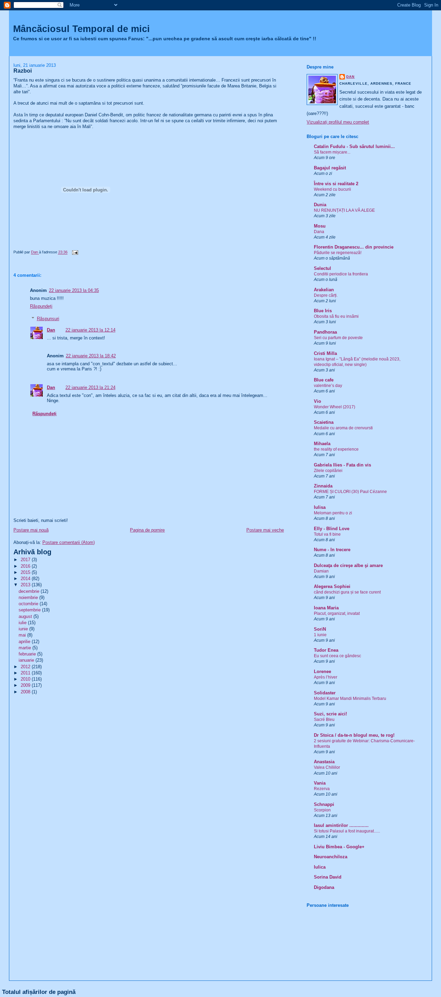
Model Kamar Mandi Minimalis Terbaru (350, 698)
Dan (51, 330)
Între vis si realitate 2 (336, 183)
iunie (24, 628)
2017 (26, 559)
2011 (26, 672)
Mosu (320, 226)
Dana (319, 231)
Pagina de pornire (147, 530)
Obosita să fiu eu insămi (336, 316)
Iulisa (320, 507)
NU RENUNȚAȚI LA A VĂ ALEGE (344, 210)
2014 (26, 578)
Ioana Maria (326, 607)
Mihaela (322, 443)
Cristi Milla (325, 353)
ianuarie (27, 660)
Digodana (324, 887)
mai (23, 635)
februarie (28, 654)
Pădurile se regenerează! (337, 252)
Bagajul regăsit (330, 167)
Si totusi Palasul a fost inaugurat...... (347, 831)
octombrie (29, 603)
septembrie (30, 609)
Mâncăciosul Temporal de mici (81, 28)
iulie (23, 622)
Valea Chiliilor (327, 767)
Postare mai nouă (31, 530)
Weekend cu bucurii (332, 189)
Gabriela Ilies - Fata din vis (342, 465)
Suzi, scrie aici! (330, 713)
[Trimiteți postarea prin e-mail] (75, 252)
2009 (26, 685)
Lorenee (322, 671)
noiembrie (29, 597)
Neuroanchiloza (330, 856)
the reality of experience (336, 449)
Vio (317, 401)
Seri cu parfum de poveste (338, 337)
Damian (321, 571)
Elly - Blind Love (331, 528)
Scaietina (324, 422)
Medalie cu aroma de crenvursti (343, 428)
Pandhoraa (325, 332)
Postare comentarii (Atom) (68, 542)
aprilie (25, 641)
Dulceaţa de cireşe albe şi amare (348, 565)
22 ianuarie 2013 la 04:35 (74, 290)
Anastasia (324, 761)
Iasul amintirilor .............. (341, 825)
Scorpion (322, 810)
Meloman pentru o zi (333, 513)
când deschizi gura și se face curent (347, 592)
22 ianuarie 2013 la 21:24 (90, 387)
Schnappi (324, 804)
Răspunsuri (48, 318)
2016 (26, 566)
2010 (26, 679)
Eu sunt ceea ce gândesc (337, 655)
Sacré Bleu (324, 719)
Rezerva (322, 788)
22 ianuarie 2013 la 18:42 (91, 355)
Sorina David (327, 877)
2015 (26, 572)
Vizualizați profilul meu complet (338, 122)
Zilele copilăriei (328, 470)
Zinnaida (323, 486)
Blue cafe (324, 379)
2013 (26, 584)
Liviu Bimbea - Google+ (339, 846)
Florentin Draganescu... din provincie (353, 247)
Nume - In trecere (332, 549)
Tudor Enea (326, 650)
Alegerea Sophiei (332, 586)
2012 (26, 666)
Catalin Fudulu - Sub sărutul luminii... (354, 146)
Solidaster (325, 692)
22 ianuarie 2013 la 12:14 (90, 330)
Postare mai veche (265, 530)
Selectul (322, 268)
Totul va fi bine (327, 534)
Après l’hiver (325, 677)
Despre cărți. (326, 295)
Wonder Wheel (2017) (334, 407)
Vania (320, 783)
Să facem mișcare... (332, 152)
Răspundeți (41, 306)
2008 (26, 691)
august (26, 616)
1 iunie (320, 634)
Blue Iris (323, 310)
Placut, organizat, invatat (337, 613)
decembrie (30, 591)
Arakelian (324, 289)
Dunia (320, 204)
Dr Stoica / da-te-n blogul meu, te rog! (354, 735)
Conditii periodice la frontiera (341, 274)
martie (25, 647)
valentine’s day (328, 385)
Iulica (320, 867)
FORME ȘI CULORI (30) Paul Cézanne (350, 491)
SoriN (320, 629)
